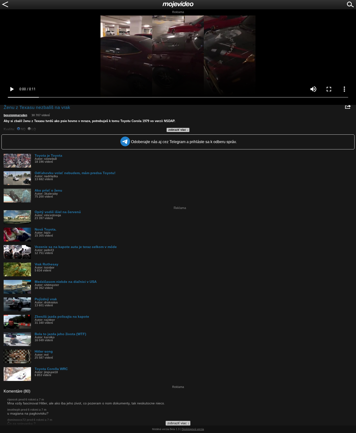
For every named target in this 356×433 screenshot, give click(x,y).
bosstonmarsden (15, 115)
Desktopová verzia (193, 429)
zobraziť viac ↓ (178, 129)
